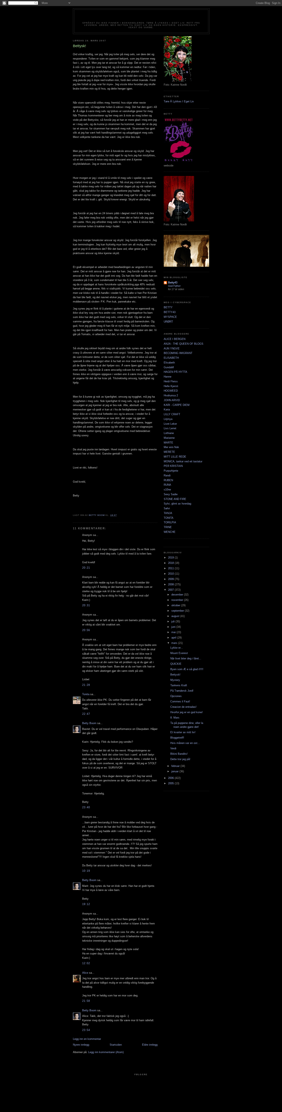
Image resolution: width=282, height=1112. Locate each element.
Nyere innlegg (81, 1044)
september (178, 610)
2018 (171, 562)
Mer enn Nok (171, 447)
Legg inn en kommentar (87, 1038)
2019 (171, 557)
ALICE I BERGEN (174, 339)
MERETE (169, 451)
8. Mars (174, 717)
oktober (176, 605)
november (177, 599)
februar (175, 766)
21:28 (86, 684)
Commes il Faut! (180, 701)
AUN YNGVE (172, 348)
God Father (174, 286)
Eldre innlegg (150, 1044)
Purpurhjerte (171, 470)
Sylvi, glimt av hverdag (177, 503)
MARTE (168, 442)
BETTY (168, 307)
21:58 (86, 1000)
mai (174, 632)
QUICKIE (175, 663)
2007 (171, 589)
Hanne (167, 376)
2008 (171, 584)
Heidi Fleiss (171, 381)
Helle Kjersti (171, 386)
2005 (171, 783)
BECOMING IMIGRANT (178, 353)
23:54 (86, 1030)
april (174, 637)
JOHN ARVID (172, 400)
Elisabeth (169, 362)
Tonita (85, 694)
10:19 (86, 870)
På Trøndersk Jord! (181, 690)
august (175, 616)
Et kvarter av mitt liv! (183, 732)
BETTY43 (169, 312)
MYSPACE (170, 316)
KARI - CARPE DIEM (177, 405)
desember (177, 594)
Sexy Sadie (171, 494)
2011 (171, 568)
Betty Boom (89, 723)
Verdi (173, 748)
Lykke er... (176, 647)
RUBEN (168, 480)
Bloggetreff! (177, 737)
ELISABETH (171, 357)
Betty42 (141, 17)
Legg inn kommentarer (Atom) (106, 1052)
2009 (171, 579)
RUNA (167, 484)
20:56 (86, 630)
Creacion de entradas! (183, 706)
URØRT (168, 321)
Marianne (169, 437)
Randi (167, 475)
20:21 (86, 567)
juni (173, 626)
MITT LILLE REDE (175, 456)
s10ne (167, 489)
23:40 (86, 807)
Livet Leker (170, 423)
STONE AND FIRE (175, 499)
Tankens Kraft (178, 685)
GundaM (169, 367)
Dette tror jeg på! (180, 759)
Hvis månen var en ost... (185, 743)
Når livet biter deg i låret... (185, 658)
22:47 (86, 713)
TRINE (168, 527)
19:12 (86, 904)
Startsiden (116, 1044)
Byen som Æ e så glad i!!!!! (186, 669)
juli (173, 621)
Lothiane (169, 433)
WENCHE (169, 531)
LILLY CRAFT (172, 414)
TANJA (168, 513)
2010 (171, 573)
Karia (167, 409)
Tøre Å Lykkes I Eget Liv (179, 101)
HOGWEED (171, 390)
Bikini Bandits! (179, 753)
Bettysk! (175, 674)
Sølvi (167, 508)
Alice (85, 972)
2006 (171, 778)
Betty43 (172, 282)
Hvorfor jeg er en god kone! (186, 712)
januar (175, 771)
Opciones (176, 696)
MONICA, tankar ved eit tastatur (183, 461)
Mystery (175, 680)
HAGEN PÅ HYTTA (175, 371)
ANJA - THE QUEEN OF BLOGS (183, 343)
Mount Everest (179, 653)
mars (174, 642)
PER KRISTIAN (173, 466)
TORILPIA (170, 522)
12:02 (86, 963)
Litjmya (168, 419)
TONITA (168, 517)
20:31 (86, 605)
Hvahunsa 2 (171, 395)
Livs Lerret (170, 428)
